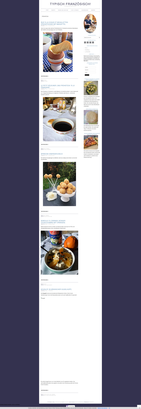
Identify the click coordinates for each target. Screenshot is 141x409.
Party (55, 395)
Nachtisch (48, 394)
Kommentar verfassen (52, 25)
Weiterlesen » (44, 76)
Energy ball (45, 216)
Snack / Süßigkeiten (46, 215)
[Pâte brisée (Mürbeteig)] (91, 117)
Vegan (51, 216)
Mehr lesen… (86, 60)
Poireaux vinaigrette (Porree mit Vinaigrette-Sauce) (92, 79)
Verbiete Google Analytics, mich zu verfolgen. (10, 404)
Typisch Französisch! (70, 4)
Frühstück (45, 80)
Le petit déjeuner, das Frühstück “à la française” (58, 86)
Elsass (45, 395)
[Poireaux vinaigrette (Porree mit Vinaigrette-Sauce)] (91, 88)
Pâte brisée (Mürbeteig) (92, 109)
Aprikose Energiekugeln (52, 154)
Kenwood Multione (51, 395)
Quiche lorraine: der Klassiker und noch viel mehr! (92, 134)
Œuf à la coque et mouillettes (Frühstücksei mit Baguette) (54, 23)
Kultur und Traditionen (46, 148)
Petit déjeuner (49, 149)
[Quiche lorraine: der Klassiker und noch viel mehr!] (91, 142)
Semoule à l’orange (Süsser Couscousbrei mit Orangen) (53, 222)
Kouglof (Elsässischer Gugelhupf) (56, 289)
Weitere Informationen (102, 408)
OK (109, 408)
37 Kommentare (51, 290)
